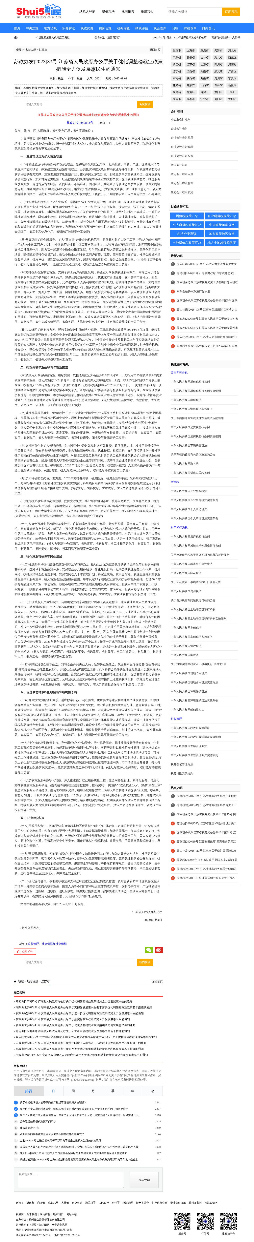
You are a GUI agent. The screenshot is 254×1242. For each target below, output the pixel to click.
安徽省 (191, 57)
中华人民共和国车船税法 (186, 627)
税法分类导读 (186, 233)
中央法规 (32, 28)
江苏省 (43, 49)
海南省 (204, 78)
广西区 (232, 71)
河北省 (232, 50)
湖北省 (218, 57)
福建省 (177, 92)
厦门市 (218, 99)
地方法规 (50, 28)
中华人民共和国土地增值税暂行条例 (193, 609)
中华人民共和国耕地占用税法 (189, 673)
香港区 (191, 92)
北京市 (177, 50)
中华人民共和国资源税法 (186, 591)
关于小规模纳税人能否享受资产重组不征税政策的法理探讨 (53, 1102)
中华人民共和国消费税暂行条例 (190, 427)
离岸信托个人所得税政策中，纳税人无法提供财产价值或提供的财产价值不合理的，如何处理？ (74, 1108)
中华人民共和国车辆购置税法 (189, 445)
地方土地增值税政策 (222, 242)
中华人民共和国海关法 (185, 463)
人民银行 (104, 1202)
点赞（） (28, 951)
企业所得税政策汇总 (222, 216)
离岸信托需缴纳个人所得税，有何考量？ (218, 37)
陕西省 (191, 78)
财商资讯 (208, 28)
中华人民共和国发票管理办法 (189, 746)
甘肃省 (177, 85)
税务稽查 (123, 28)
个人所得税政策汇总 (187, 225)
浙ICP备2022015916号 (67, 1235)
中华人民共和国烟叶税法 (186, 645)
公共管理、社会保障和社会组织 (47, 943)
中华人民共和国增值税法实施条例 (192, 409)
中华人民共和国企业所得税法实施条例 (194, 500)
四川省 (218, 64)
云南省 (177, 78)
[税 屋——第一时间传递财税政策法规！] (38, 17)
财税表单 (190, 28)
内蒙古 (191, 85)
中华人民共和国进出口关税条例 (190, 472)
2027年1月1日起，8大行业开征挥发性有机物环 (163, 37)
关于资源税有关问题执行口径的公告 (193, 600)
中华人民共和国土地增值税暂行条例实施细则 (198, 618)
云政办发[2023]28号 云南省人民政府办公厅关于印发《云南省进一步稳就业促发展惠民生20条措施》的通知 (81, 1043)
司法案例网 (211, 1202)
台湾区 (204, 92)
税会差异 (160, 28)
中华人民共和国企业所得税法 (189, 491)
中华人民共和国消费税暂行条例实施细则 (196, 436)
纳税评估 (141, 28)
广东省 (177, 57)
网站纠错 (71, 1214)
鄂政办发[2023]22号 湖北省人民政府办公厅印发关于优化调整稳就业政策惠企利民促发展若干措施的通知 (80, 1049)
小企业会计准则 (180, 119)
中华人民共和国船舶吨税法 (187, 709)
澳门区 (218, 92)
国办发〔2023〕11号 (145, 138)
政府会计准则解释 (182, 183)
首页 (17, 28)
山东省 (204, 64)
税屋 (19, 49)
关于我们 (32, 1214)
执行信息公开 (159, 1202)
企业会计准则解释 (182, 146)
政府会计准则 (179, 165)
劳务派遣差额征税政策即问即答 (38, 1121)
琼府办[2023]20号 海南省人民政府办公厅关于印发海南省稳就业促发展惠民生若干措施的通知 (73, 1031)
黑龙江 (218, 71)
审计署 (116, 1202)
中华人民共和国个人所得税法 (189, 509)
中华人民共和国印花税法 (186, 573)
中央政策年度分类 (222, 225)
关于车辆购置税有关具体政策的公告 (193, 454)
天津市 (218, 50)
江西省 (191, 71)
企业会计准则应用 (182, 137)
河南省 (232, 64)
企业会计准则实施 (182, 155)
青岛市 (191, 99)
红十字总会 (142, 1202)
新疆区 (232, 85)
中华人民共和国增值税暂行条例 (190, 381)
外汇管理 (128, 1202)
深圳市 (232, 99)
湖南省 (204, 71)
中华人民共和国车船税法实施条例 (192, 636)
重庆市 (204, 50)
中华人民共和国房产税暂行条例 (190, 536)
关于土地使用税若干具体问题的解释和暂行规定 (200, 554)
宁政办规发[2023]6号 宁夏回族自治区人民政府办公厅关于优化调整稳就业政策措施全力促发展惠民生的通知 (82, 1054)
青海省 (218, 85)
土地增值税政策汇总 (187, 242)
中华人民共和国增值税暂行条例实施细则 (196, 390)
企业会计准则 (179, 128)
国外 (232, 92)
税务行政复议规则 (182, 773)
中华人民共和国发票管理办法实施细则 (194, 755)
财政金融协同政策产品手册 (193, 291)
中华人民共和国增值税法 (186, 399)
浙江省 (177, 64)
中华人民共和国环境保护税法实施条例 (194, 700)
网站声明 (45, 1214)
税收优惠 (87, 28)
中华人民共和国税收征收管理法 (190, 727)
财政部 (30, 1202)
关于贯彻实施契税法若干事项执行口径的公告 (198, 664)
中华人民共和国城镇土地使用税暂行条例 (196, 545)
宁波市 (204, 99)
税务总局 (53, 1202)
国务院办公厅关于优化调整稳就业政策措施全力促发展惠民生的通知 (83, 138)
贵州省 (218, 78)
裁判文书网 (195, 1202)
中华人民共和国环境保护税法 (189, 691)
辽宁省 (177, 71)
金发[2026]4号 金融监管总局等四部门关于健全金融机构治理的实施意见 (60, 1140)
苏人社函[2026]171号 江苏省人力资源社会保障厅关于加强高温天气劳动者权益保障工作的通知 (73, 1153)
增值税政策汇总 (187, 216)
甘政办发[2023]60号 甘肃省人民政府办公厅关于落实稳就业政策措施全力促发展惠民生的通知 (73, 1019)
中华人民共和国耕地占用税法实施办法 (194, 682)
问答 (175, 28)
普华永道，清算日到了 (91, 37)
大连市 (177, 99)
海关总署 (90, 1202)
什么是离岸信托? (29, 1127)
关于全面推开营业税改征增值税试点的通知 (197, 418)
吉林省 (204, 57)
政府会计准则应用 (182, 174)
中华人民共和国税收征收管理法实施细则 (196, 737)
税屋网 (20, 1214)
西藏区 (232, 57)
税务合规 (105, 28)
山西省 (204, 85)
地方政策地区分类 (222, 233)
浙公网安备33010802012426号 (33, 1235)
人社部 (65, 1202)
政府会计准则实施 (182, 192)
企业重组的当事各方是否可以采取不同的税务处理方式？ (52, 1134)
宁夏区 (232, 78)
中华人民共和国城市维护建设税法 (192, 563)
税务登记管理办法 (182, 764)
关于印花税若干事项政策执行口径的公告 (196, 582)
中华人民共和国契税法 (185, 655)
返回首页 (155, 49)
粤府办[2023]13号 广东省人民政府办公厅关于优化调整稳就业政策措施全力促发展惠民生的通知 (74, 1001)
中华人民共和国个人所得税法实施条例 (194, 518)
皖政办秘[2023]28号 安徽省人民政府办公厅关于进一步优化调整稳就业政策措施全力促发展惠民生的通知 (80, 1013)
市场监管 (77, 1202)
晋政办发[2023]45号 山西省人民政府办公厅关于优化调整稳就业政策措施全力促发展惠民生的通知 (75, 1025)
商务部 (41, 1202)
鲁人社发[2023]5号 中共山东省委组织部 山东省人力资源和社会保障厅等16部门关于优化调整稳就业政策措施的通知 (86, 1037)
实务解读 (68, 28)
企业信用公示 (178, 1202)
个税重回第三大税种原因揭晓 (36, 37)
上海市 (191, 50)
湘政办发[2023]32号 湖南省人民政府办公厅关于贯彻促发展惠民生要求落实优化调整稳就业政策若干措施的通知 (84, 1007)
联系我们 (58, 1214)
